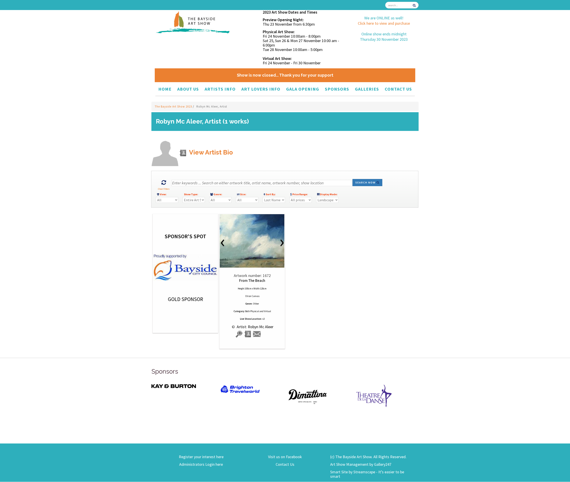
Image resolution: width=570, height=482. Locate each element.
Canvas (255, 296)
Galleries (367, 89)
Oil (246, 296)
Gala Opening (302, 89)
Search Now (366, 182)
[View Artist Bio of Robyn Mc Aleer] (248, 334)
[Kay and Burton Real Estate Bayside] (173, 386)
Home (164, 89)
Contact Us (398, 89)
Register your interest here (201, 456)
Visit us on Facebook (285, 456)
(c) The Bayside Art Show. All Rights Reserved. (368, 456)
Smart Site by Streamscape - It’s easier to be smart (367, 474)
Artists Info (220, 89)
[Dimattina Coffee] (307, 396)
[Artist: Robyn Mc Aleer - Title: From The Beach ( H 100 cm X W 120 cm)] (252, 241)
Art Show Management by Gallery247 (360, 464)
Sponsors (337, 89)
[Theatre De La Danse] (374, 395)
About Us (188, 89)
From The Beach (252, 280)
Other (256, 303)
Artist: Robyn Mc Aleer (254, 326)
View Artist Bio (210, 152)
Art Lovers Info (260, 89)
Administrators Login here (201, 464)
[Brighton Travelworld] (240, 389)
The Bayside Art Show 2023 (174, 106)
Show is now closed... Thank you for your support (285, 75)
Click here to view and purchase (384, 23)
